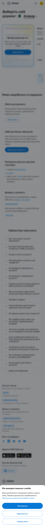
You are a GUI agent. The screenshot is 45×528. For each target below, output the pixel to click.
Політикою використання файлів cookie (18, 498)
